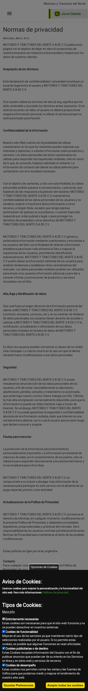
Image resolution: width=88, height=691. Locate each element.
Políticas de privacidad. (56, 592)
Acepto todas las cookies (65, 685)
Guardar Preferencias (18, 685)
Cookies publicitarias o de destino (27, 648)
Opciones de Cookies (44, 567)
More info (8, 611)
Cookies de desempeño (21, 665)
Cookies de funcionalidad (22, 631)
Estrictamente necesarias (22, 619)
